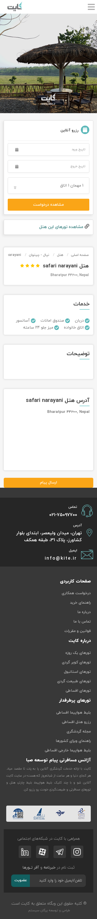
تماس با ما (82, 621)
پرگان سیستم (37, 910)
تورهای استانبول (77, 672)
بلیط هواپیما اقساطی (73, 712)
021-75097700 (63, 515)
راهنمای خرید (80, 602)
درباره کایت (80, 641)
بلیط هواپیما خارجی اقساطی (68, 750)
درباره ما (84, 612)
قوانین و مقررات (77, 631)
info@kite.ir (61, 558)
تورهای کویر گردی (76, 662)
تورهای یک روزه (78, 653)
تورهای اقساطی (78, 690)
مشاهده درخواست (48, 204)
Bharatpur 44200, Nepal (69, 275)
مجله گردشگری (79, 731)
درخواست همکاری (76, 593)
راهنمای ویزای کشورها (73, 741)
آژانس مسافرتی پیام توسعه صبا (58, 760)
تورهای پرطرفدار (75, 700)
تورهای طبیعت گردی (74, 681)
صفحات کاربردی (75, 581)
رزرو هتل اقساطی (76, 722)
